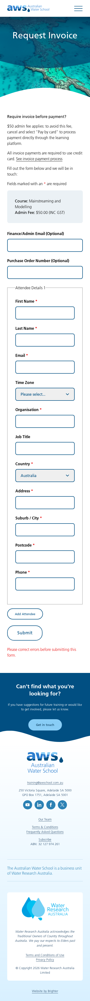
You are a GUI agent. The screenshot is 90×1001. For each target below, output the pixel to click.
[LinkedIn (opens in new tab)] (39, 804)
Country (24, 463)
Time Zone (24, 382)
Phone (22, 572)
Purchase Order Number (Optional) (38, 260)
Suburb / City (28, 518)
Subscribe (45, 839)
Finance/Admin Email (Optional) (35, 233)
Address (24, 491)
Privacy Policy (45, 959)
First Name (26, 301)
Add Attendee (25, 614)
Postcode (25, 545)
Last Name (26, 328)
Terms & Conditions (45, 827)
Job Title (22, 436)
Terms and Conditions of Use (45, 955)
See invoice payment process (39, 158)
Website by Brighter (45, 991)
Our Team (45, 819)
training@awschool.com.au (45, 782)
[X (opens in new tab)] (62, 804)
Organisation (28, 409)
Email (21, 355)
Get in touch (45, 725)
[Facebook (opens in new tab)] (50, 804)
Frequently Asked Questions (45, 832)
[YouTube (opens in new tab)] (27, 804)
